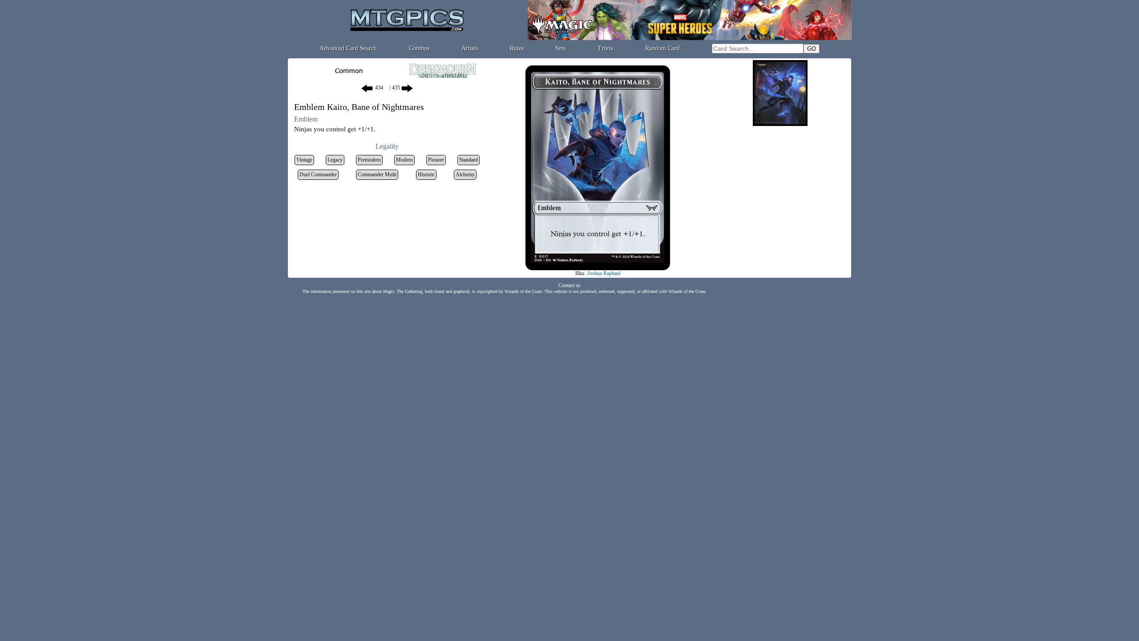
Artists (469, 48)
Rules (517, 48)
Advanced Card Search (348, 48)
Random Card (662, 48)
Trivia (605, 48)
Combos (419, 48)
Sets (560, 48)
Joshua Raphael (603, 273)
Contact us (569, 285)
